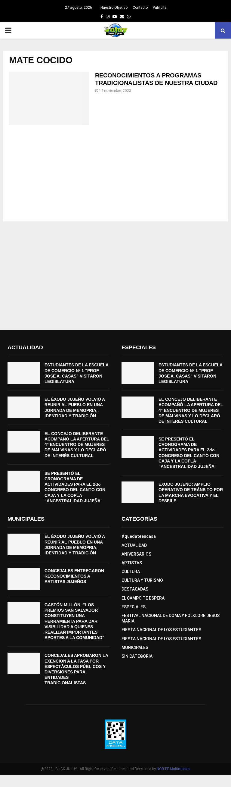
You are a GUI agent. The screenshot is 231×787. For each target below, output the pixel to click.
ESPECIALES (134, 606)
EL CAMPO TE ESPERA (143, 598)
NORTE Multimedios (173, 769)
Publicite (159, 7)
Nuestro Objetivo (114, 7)
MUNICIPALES (135, 647)
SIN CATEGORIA (137, 656)
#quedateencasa (139, 536)
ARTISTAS (132, 562)
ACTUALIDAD (134, 545)
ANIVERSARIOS (136, 554)
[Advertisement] (115, 173)
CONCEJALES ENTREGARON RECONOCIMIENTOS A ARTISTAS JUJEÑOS (74, 576)
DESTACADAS (135, 589)
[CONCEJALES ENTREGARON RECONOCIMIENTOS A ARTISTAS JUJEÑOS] (24, 579)
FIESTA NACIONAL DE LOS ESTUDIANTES (161, 629)
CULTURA (131, 571)
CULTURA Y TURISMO (142, 580)
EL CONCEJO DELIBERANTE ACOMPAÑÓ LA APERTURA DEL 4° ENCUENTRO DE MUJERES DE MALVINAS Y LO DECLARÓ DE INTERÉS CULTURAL (77, 444)
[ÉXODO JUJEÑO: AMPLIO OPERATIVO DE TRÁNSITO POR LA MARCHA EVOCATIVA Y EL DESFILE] (138, 492)
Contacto (140, 7)
